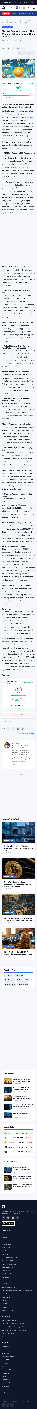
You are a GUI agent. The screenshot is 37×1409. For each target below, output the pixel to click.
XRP (3, 1389)
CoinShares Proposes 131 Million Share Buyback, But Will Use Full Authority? (22, 1081)
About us (4, 1234)
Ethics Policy (6, 1270)
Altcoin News (6, 1297)
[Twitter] (8, 48)
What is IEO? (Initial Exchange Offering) (14, 1327)
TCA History (5, 1277)
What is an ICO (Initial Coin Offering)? (13, 1323)
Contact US (5, 1237)
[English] (16, 7)
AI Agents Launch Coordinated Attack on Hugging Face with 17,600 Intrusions (23, 1106)
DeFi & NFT (8, 976)
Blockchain (5, 1303)
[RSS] (17, 1218)
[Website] (13, 764)
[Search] (12, 8)
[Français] (20, 7)
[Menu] (33, 8)
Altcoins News (23, 984)
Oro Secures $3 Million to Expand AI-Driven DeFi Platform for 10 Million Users (22, 1089)
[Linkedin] (18, 48)
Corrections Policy (7, 1267)
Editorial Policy (6, 1244)
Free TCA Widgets (7, 1260)
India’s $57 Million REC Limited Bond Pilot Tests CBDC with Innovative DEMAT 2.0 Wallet (22, 1099)
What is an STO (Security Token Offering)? (15, 1330)
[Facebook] (13, 48)
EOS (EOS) (5, 1363)
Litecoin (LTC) (6, 1353)
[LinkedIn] (13, 1218)
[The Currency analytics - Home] (3, 8)
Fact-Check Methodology (9, 1257)
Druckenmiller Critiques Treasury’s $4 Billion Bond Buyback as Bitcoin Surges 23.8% (18, 848)
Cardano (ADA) (6, 1393)
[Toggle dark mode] (28, 8)
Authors (4, 1241)
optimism (30, 117)
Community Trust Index (9, 1264)
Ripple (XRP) (5, 1360)
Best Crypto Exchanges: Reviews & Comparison (17, 1290)
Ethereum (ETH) (10, 984)
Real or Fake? (6, 1254)
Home (3, 21)
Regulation (5, 1307)
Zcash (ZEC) (5, 1366)
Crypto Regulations (8, 1337)
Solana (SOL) (20, 976)
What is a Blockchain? (9, 1333)
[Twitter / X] (3, 1218)
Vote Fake (19, 714)
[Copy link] (23, 48)
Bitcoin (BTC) (6, 1346)
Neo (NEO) (5, 1376)
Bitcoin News (11, 21)
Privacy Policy (6, 1247)
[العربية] (24, 7)
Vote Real (20, 710)
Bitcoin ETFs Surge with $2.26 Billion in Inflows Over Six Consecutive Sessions (23, 1186)
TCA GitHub (5, 1251)
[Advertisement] (18, 241)
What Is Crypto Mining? (9, 1287)
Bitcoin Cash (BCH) (8, 1356)
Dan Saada (16, 743)
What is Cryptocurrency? (9, 1320)
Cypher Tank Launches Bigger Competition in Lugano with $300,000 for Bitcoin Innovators (17, 884)
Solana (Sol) (5, 1373)
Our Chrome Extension (9, 1274)
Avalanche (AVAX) (22, 980)
